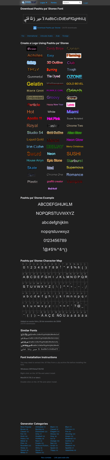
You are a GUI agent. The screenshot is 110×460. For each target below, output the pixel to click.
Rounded (26, 445)
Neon (38, 441)
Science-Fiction (42, 445)
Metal (24, 441)
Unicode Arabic (46, 36)
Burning (39, 429)
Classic (25, 431)
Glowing (70, 434)
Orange (54, 441)
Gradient (40, 436)
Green (69, 436)
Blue (68, 427)
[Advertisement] (10, 39)
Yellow (39, 452)
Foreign (66, 36)
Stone (39, 450)
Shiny (38, 448)
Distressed (41, 431)
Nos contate (46, 457)
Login (85, 3)
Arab (58, 36)
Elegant (54, 431)
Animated (40, 427)
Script (54, 445)
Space (54, 448)
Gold (24, 436)
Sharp (24, 448)
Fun (23, 36)
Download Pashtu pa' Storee (48, 28)
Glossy (54, 434)
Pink (24, 443)
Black (54, 427)
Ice (52, 438)
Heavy (25, 438)
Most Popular (26, 427)
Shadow (70, 445)
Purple (39, 443)
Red (53, 443)
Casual (54, 429)
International (32, 36)
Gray (53, 436)
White (24, 452)
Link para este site (61, 457)
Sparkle (69, 448)
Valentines (70, 450)
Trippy (54, 450)
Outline (69, 441)
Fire (68, 431)
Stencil (24, 450)
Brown (24, 429)
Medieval (70, 438)
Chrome (70, 429)
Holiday (39, 438)
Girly (38, 434)
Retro (68, 443)
